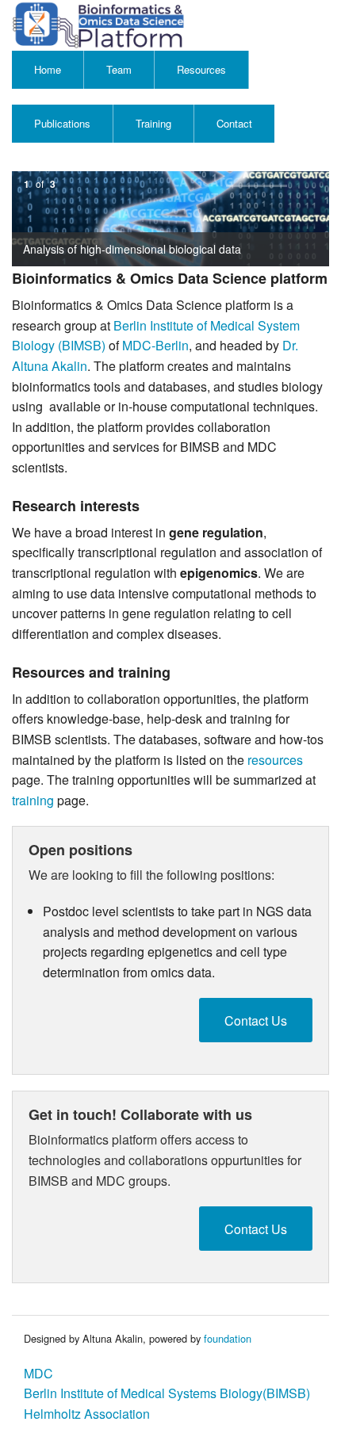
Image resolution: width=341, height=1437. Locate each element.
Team (119, 69)
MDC (38, 1373)
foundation (227, 1338)
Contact (234, 123)
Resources (201, 69)
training (33, 800)
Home (47, 69)
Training (153, 123)
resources (275, 760)
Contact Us (255, 1020)
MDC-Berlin (155, 345)
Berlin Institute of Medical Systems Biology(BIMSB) (167, 1393)
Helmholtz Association (87, 1414)
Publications (62, 123)
